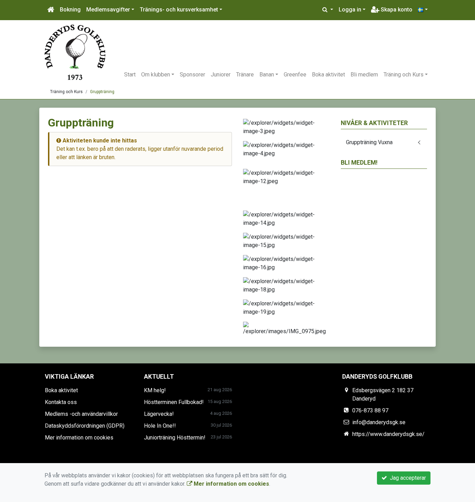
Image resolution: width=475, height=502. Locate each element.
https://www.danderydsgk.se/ (388, 434)
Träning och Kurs (404, 74)
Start (130, 74)
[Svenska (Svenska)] (422, 10)
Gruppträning (102, 91)
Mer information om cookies (79, 437)
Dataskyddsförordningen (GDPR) (84, 425)
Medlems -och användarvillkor (81, 414)
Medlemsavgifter (108, 9)
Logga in (350, 9)
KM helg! (155, 390)
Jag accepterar (406, 478)
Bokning (70, 9)
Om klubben (155, 74)
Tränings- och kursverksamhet (179, 9)
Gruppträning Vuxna (369, 142)
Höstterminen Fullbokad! (174, 402)
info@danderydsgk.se (378, 422)
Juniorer (221, 74)
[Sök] (328, 10)
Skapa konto (395, 9)
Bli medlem (364, 74)
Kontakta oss (61, 402)
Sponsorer (192, 74)
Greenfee (295, 74)
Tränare (245, 74)
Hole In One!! (160, 425)
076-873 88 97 (370, 410)
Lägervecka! (159, 414)
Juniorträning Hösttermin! (175, 437)
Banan (266, 74)
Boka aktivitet (328, 74)
